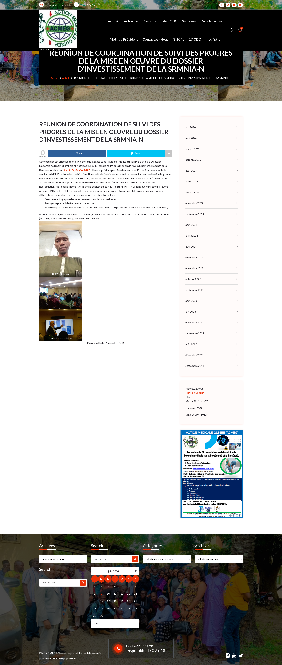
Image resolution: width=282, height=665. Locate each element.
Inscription (214, 39)
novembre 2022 (194, 322)
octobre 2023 (193, 278)
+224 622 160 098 (90, 4)
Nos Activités (212, 21)
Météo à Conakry (195, 392)
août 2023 (191, 300)
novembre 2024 (194, 203)
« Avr (97, 623)
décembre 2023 (194, 257)
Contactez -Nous (155, 39)
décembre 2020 (194, 355)
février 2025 (192, 192)
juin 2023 (190, 311)
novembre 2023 (194, 268)
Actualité (131, 21)
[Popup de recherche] (231, 30)
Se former (189, 21)
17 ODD (195, 39)
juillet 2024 (191, 235)
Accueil (113, 21)
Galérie (178, 39)
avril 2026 (191, 138)
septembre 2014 (194, 365)
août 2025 (191, 170)
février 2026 (192, 148)
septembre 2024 (194, 213)
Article (66, 77)
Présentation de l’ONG (160, 21)
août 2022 (191, 344)
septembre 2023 (194, 289)
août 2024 (191, 224)
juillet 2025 (191, 181)
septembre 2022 (194, 333)
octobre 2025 (193, 159)
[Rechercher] (135, 559)
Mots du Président (124, 39)
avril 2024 (191, 246)
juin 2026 (190, 127)
